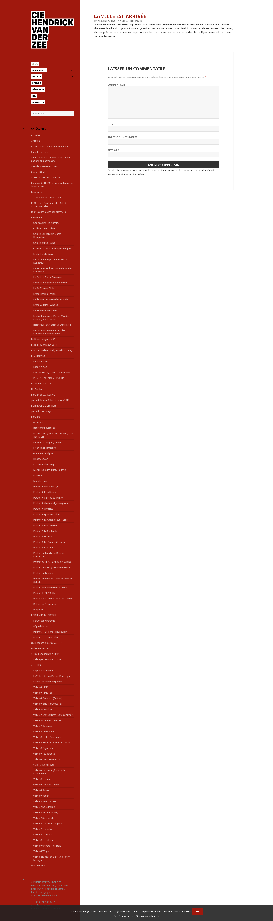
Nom (112, 124)
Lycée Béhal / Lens (43, 253)
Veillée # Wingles (41, 851)
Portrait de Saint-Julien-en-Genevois (51, 567)
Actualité (35, 135)
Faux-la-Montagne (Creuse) (47, 442)
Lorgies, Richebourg (43, 464)
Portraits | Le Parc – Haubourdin (50, 631)
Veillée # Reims (41, 790)
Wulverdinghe (38, 865)
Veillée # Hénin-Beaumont (46, 759)
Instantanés (37, 217)
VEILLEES (36, 665)
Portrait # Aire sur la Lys (45, 486)
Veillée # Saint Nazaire (44, 801)
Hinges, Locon (40, 458)
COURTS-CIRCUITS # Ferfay (45, 177)
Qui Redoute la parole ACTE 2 (46, 642)
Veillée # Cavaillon (42, 709)
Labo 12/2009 (40, 366)
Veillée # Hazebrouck (44, 753)
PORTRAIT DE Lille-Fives (43, 405)
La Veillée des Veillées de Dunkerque (51, 676)
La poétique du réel (43, 670)
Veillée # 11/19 (40, 687)
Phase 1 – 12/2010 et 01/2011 (48, 377)
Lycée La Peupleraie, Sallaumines (50, 282)
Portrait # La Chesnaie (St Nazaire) (51, 519)
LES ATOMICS (38, 355)
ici (158, 916)
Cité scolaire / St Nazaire (46, 222)
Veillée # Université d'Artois (47, 845)
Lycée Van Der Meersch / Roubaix (50, 299)
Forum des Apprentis (44, 620)
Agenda (36, 83)
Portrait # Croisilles (43, 508)
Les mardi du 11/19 (41, 383)
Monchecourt (40, 481)
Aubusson (38, 422)
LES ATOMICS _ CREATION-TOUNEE (51, 372)
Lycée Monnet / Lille (43, 288)
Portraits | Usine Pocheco (46, 637)
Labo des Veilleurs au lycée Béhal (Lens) (51, 350)
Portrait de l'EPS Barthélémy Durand (52, 561)
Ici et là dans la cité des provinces (48, 211)
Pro (34, 95)
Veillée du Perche (40, 648)
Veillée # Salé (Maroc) (44, 806)
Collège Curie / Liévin (44, 228)
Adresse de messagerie (124, 137)
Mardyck (37, 475)
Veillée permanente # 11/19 (45, 653)
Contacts (38, 102)
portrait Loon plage (41, 411)
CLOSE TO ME (38, 171)
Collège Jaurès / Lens (44, 242)
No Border (36, 389)
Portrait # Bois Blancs (44, 492)
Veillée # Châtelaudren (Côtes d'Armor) (53, 714)
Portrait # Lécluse (42, 536)
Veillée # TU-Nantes (43, 834)
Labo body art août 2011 (44, 344)
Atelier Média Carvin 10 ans (47, 197)
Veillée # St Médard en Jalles (47, 823)
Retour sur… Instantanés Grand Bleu (52, 324)
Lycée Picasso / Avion (44, 293)
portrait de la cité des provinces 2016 (50, 400)
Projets (36, 76)
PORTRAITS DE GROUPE (44, 615)
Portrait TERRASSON (44, 592)
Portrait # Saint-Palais (44, 547)
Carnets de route (40, 152)
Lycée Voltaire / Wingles (45, 304)
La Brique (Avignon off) (43, 339)
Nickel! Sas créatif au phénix (47, 681)
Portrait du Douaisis (43, 573)
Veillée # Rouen (41, 795)
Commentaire (117, 84)
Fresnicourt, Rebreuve (44, 447)
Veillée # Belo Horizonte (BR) (48, 703)
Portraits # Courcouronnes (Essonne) (52, 598)
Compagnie (39, 70)
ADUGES (35, 140)
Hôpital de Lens (41, 626)
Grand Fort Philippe (43, 453)
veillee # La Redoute (43, 764)
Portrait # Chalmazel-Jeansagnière (51, 503)
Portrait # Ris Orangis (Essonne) (49, 541)
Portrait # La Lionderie (45, 525)
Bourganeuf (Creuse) (44, 427)
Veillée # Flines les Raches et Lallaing (52, 742)
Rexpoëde (38, 609)
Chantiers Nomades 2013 (44, 166)
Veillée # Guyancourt (44, 748)
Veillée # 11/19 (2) (42, 692)
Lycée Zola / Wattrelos (45, 310)
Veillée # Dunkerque (43, 731)
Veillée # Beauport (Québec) (47, 698)
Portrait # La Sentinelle (45, 530)
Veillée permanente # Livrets (48, 659)
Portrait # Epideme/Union (46, 514)
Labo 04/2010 (40, 361)
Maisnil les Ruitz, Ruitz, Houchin (49, 469)
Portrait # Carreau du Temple (48, 497)
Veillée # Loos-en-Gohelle (46, 784)
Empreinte (36, 191)
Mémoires (38, 89)
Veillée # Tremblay (42, 828)
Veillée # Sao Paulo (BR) (45, 812)
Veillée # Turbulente (43, 839)
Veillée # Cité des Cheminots (48, 720)
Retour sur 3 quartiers (44, 603)
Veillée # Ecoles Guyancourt (47, 736)
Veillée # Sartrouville (43, 817)
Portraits (35, 416)
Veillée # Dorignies (42, 725)
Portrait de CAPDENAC (43, 394)
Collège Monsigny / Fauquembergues (52, 248)
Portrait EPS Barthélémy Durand (50, 587)
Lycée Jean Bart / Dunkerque (48, 277)
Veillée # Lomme (42, 779)
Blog (35, 63)
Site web (113, 150)
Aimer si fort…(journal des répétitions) (50, 146)
